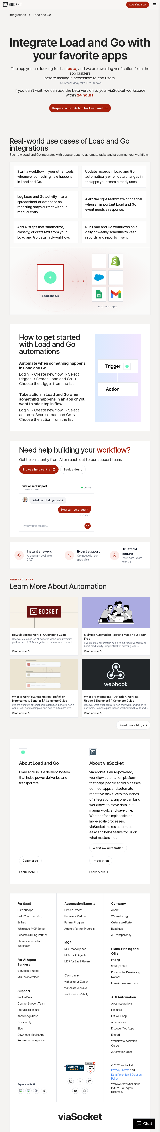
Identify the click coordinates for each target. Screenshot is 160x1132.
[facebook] (80, 1081)
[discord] (85, 1091)
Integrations (18, 15)
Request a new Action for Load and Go (80, 108)
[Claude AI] (28, 1091)
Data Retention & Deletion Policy (126, 1076)
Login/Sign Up (137, 4)
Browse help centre (36, 469)
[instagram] (71, 1081)
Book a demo (73, 469)
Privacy (116, 1070)
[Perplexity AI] (36, 1091)
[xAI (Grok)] (44, 1091)
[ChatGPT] (21, 1091)
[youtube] (75, 1091)
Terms (125, 1070)
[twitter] (89, 1081)
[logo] (15, 4)
